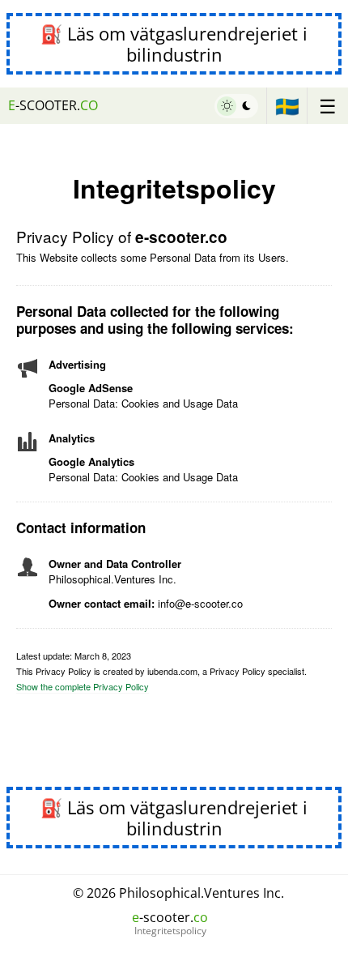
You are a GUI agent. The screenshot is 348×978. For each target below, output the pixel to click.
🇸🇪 (287, 105)
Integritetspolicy (170, 931)
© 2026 (178, 893)
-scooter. (53, 105)
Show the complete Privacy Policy (82, 686)
